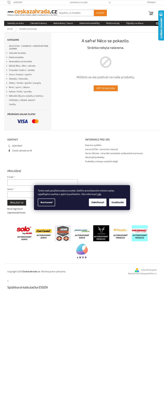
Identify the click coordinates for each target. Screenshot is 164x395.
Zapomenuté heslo (16, 212)
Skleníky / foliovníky (18, 78)
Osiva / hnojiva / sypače (20, 74)
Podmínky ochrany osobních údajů (101, 161)
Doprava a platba (78, 2)
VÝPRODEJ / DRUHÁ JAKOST (22, 100)
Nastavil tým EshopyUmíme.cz (142, 273)
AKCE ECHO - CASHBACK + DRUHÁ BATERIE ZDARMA (28, 47)
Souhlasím (117, 202)
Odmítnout (97, 202)
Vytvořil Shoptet (149, 270)
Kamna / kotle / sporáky (20, 91)
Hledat (100, 13)
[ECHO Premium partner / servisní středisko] (63, 233)
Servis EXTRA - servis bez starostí (101, 149)
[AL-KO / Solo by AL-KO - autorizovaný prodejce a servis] (24, 233)
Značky (12, 104)
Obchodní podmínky (94, 157)
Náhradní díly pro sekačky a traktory (26, 96)
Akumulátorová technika (20, 61)
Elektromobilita (16, 57)
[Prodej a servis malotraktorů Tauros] (101, 233)
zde (99, 194)
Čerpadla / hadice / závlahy (22, 70)
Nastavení (46, 202)
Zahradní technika (17, 53)
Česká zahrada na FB (22, 150)
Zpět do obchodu (105, 88)
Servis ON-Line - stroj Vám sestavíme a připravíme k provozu (114, 153)
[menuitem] (15, 23)
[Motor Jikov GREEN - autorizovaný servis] (82, 233)
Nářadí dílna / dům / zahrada (22, 66)
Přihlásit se (17, 202)
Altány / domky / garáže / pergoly (25, 83)
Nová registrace (15, 209)
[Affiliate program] (82, 250)
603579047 (17, 146)
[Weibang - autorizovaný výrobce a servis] (140, 233)
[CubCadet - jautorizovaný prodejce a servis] (44, 233)
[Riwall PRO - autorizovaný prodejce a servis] (120, 233)
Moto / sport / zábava (19, 87)
